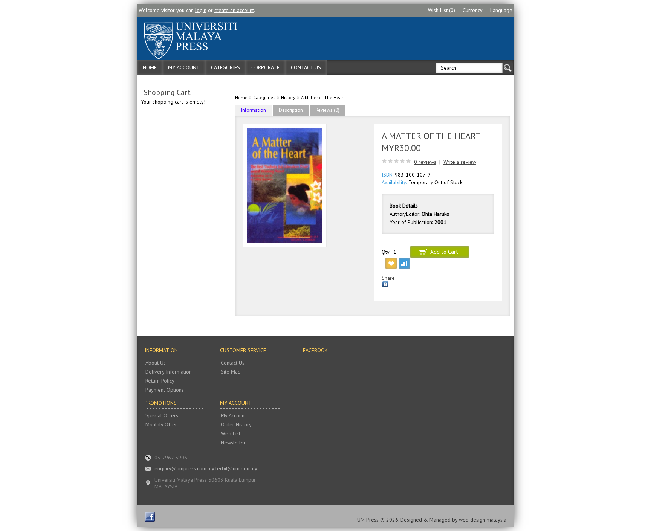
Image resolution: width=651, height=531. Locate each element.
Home (150, 67)
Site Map (231, 371)
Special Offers (161, 415)
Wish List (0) (441, 10)
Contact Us (306, 67)
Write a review (459, 162)
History (288, 97)
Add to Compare (404, 263)
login (200, 10)
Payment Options (164, 389)
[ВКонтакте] (386, 284)
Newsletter (233, 442)
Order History (236, 424)
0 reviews (425, 162)
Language (501, 10)
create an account (234, 10)
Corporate (265, 67)
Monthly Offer (161, 424)
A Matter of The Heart (323, 97)
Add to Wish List (391, 263)
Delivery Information (168, 371)
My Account (184, 67)
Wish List (230, 433)
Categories (225, 67)
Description (291, 110)
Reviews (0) (327, 110)
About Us (155, 362)
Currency (473, 10)
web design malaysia (482, 519)
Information (253, 110)
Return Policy (159, 380)
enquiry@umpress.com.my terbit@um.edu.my (205, 468)
